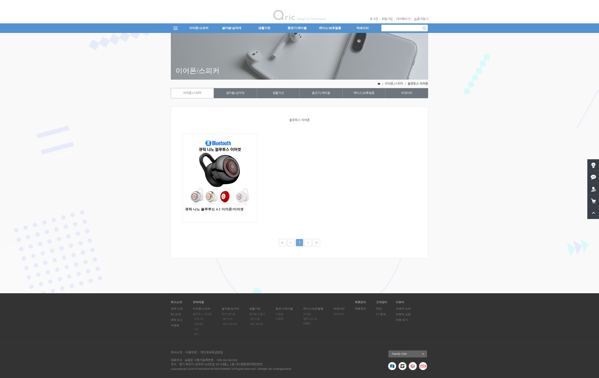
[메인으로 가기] (378, 83)
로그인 (374, 19)
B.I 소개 (176, 314)
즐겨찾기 (422, 19)
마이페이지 (403, 19)
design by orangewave (274, 368)
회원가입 (387, 19)
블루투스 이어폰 (418, 83)
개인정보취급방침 (211, 352)
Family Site (399, 353)
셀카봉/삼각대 (231, 28)
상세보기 (222, 162)
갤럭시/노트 (310, 319)
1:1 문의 (381, 314)
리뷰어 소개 (403, 308)
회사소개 (176, 352)
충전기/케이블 (297, 28)
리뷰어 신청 (403, 314)
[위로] (593, 208)
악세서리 (363, 28)
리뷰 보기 (402, 319)
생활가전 (264, 28)
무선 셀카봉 (228, 314)
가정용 (279, 314)
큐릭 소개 (177, 308)
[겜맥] (402, 365)
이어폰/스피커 (198, 28)
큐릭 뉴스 (177, 319)
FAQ (379, 308)
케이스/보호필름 (330, 28)
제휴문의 (360, 308)
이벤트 (175, 325)
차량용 (279, 319)
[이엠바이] (413, 365)
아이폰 (307, 314)
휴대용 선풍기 (257, 314)
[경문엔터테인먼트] (392, 365)
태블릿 (307, 323)
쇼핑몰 (222, 176)
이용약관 (191, 352)
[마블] (423, 365)
